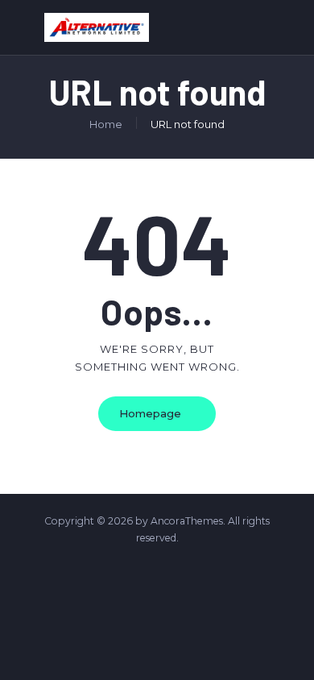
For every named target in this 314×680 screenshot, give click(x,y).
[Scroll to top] (291, 647)
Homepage (150, 413)
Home (105, 124)
